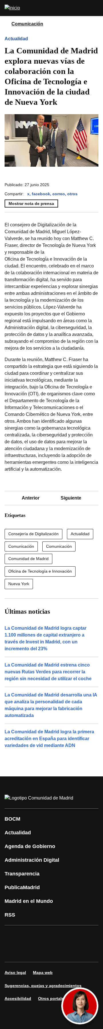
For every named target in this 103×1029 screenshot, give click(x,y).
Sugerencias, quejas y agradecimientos (43, 985)
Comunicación (27, 23)
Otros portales (52, 998)
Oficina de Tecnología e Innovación (40, 571)
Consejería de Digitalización (33, 533)
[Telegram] (64, 952)
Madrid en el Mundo (29, 901)
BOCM (12, 819)
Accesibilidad (18, 998)
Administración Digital (32, 860)
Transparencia (22, 874)
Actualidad (16, 38)
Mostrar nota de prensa (31, 203)
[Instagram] (30, 936)
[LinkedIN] (81, 936)
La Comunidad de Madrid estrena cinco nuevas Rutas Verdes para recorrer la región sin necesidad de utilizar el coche (48, 671)
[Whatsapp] (13, 952)
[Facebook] (13, 936)
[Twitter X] (47, 936)
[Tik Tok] (30, 952)
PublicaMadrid (22, 887)
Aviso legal (15, 972)
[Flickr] (47, 952)
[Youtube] (64, 936)
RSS (10, 915)
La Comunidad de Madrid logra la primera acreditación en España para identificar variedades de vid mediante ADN (49, 738)
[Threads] (81, 952)
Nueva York (18, 583)
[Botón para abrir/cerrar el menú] (95, 8)
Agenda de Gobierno (30, 846)
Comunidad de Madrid (28, 558)
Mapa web (43, 972)
